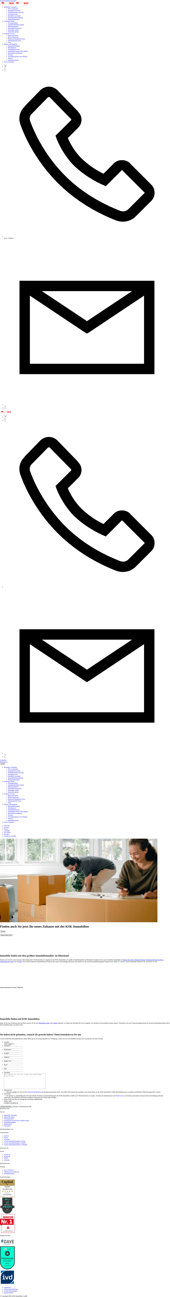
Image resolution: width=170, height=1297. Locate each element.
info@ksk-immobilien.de (11, 1172)
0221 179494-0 (8, 1170)
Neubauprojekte (13, 23)
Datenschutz (8, 1090)
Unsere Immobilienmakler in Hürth (15, 1143)
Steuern (10, 58)
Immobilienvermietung (15, 53)
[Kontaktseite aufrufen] (87, 405)
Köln (9, 42)
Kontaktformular (9, 1173)
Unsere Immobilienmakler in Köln (14, 1141)
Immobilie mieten (13, 32)
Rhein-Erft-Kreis (13, 35)
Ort (5, 1069)
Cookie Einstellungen (10, 1291)
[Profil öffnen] (5, 69)
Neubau (10, 55)
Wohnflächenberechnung (15, 12)
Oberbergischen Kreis (7, 961)
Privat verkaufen (13, 9)
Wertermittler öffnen (6, 935)
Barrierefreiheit (8, 1293)
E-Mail (6, 1053)
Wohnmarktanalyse (14, 19)
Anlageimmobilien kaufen (16, 25)
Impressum (7, 1287)
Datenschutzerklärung (34, 1092)
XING (6, 1158)
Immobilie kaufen (13, 30)
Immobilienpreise (13, 60)
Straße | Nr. (8, 1061)
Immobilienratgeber (14, 46)
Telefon (6, 1057)
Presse (6, 1137)
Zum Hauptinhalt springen (8, 1)
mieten (55, 1023)
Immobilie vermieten (14, 16)
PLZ (6, 1065)
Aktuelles (7, 1139)
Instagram (7, 1156)
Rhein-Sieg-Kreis (13, 37)
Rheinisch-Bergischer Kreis (16, 39)
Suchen (3, 931)
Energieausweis (13, 14)
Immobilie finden (9, 21)
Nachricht (7, 1072)
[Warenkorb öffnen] (5, 66)
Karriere (6, 1136)
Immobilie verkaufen (10, 7)
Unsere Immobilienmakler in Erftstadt (15, 1145)
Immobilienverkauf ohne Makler (18, 51)
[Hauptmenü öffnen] (5, 407)
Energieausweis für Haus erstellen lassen (16, 1120)
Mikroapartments (13, 26)
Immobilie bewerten (14, 10)
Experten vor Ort (9, 33)
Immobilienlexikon (14, 49)
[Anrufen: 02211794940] (87, 236)
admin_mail (8, 1101)
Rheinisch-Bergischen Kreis (154, 960)
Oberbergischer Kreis (14, 40)
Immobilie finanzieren (14, 28)
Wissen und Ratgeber (10, 44)
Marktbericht (12, 48)
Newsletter (7, 1094)
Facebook (7, 1155)
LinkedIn (7, 1160)
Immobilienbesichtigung (15, 17)
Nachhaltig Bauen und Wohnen (17, 56)
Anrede (6, 1042)
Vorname (7, 1046)
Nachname (7, 1049)
